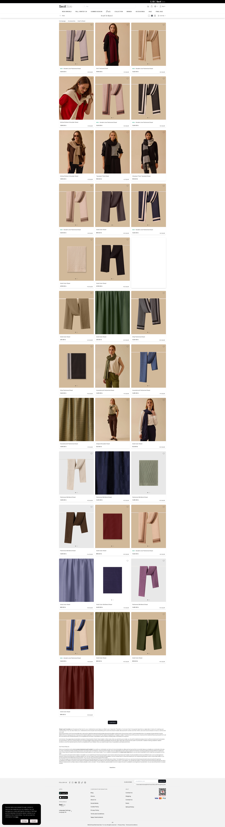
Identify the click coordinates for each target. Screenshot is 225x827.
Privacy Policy (95, 810)
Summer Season (96, 11)
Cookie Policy (95, 807)
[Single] (149, 16)
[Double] (152, 16)
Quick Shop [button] (76, 59)
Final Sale (159, 11)
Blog (92, 793)
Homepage (62, 21)
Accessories (140, 11)
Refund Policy (130, 807)
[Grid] (155, 16)
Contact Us (129, 793)
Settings (24, 821)
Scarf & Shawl (81, 21)
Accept (34, 821)
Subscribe (162, 781)
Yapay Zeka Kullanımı (97, 817)
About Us (93, 800)
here (17, 817)
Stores (93, 796)
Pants (108, 11)
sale (150, 11)
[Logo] (65, 6)
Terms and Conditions (97, 814)
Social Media (94, 803)
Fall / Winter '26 (81, 11)
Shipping (128, 796)
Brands (129, 11)
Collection (119, 11)
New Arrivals (67, 11)
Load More (112, 722)
